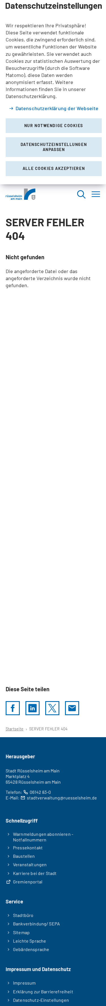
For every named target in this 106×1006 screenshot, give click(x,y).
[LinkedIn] (32, 708)
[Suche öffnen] (81, 194)
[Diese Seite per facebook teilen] (13, 708)
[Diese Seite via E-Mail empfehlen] (72, 708)
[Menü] (95, 194)
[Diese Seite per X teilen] (52, 708)
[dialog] (53, 92)
